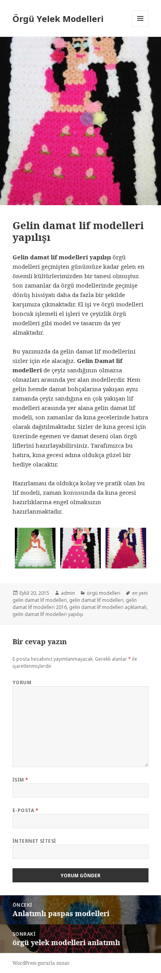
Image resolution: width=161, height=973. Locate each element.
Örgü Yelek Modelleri (58, 18)
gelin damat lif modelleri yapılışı (48, 614)
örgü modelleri (103, 593)
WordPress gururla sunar (41, 963)
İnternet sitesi (34, 841)
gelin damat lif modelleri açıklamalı (108, 607)
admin (68, 593)
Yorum (22, 682)
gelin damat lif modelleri (96, 600)
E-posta (25, 810)
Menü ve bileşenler (140, 26)
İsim (21, 779)
